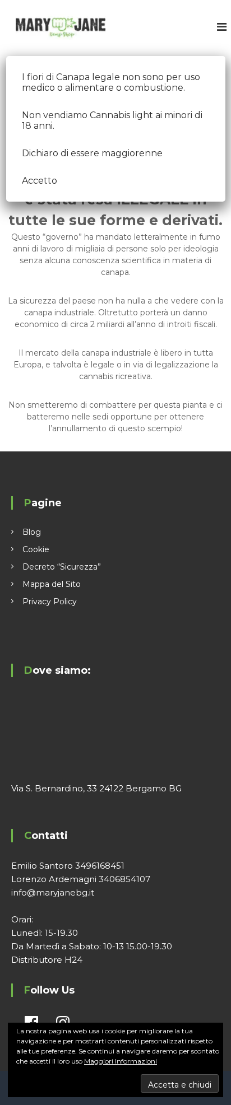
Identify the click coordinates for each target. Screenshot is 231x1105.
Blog (31, 532)
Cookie (35, 549)
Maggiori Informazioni (120, 1061)
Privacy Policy (49, 601)
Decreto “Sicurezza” (61, 567)
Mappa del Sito (51, 584)
